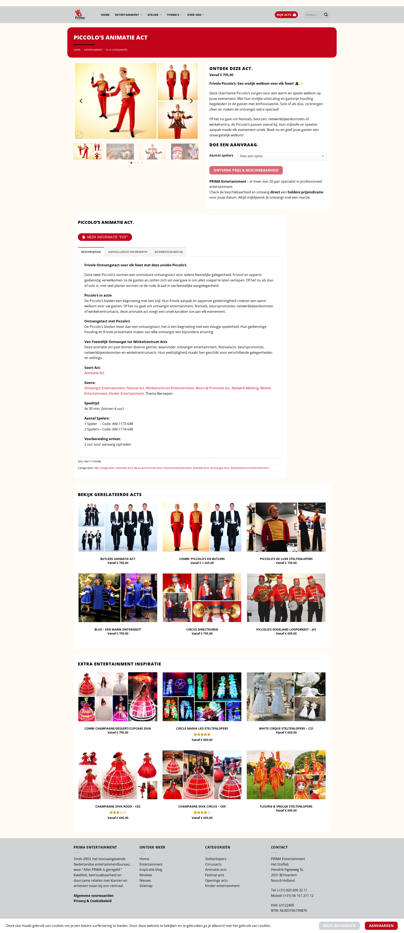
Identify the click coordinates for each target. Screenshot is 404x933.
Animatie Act (94, 373)
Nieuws (145, 880)
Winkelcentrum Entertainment (170, 388)
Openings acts (216, 880)
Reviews (146, 875)
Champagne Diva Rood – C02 (117, 806)
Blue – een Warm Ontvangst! (117, 629)
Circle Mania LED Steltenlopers (202, 728)
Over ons (194, 15)
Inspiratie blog (151, 869)
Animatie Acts (124, 468)
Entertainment (127, 15)
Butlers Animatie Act (117, 559)
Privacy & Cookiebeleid (93, 901)
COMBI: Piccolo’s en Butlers (202, 559)
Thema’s (173, 15)
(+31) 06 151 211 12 (298, 895)
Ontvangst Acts (219, 468)
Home (105, 15)
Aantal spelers (221, 155)
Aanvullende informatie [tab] (127, 252)
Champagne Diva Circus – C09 (202, 806)
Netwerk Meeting (245, 388)
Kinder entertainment (222, 885)
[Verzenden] (326, 14)
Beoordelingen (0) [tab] (169, 252)
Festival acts (214, 875)
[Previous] (81, 101)
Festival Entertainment (177, 468)
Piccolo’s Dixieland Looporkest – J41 (286, 629)
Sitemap (146, 885)
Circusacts (213, 864)
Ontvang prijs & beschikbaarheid (246, 170)
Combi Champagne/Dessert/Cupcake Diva (118, 728)
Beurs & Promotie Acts (148, 468)
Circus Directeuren (202, 629)
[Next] (191, 101)
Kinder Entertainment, (127, 393)
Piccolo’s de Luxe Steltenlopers (286, 559)
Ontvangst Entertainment (104, 388)
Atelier (153, 15)
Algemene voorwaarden (94, 895)
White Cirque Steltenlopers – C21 (286, 728)
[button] (286, 14)
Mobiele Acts (201, 468)
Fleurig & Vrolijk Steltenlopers (286, 806)
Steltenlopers (215, 858)
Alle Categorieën (116, 49)
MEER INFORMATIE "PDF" (107, 237)
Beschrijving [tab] (91, 252)
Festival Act (135, 388)
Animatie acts (216, 869)
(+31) (281, 890)
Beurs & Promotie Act (213, 388)
